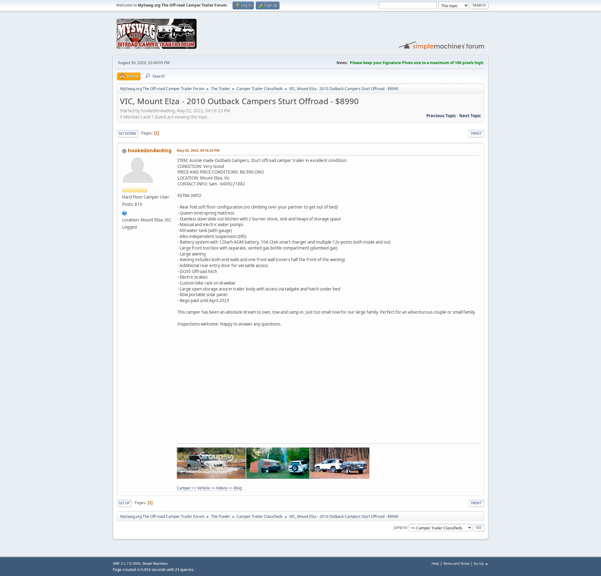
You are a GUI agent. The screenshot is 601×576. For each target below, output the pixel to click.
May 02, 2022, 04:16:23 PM (198, 150)
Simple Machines (155, 563)
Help (435, 563)
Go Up (124, 503)
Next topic (470, 116)
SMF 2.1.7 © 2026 (126, 563)
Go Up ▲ (481, 563)
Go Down (127, 133)
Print (476, 133)
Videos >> (224, 488)
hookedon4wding (150, 150)
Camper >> (186, 488)
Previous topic (441, 116)
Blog (238, 488)
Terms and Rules (456, 563)
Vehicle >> (206, 488)
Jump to (400, 527)
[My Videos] (124, 212)
